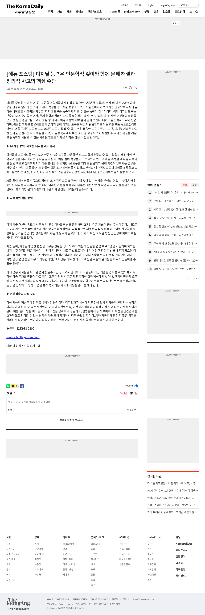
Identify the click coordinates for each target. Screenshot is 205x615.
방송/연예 (95, 543)
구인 (150, 543)
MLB (93, 564)
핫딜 (147, 11)
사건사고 (10, 548)
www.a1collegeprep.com (23, 337)
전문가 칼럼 (124, 548)
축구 (93, 584)
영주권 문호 (124, 564)
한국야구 (95, 559)
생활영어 (180, 556)
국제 (8, 574)
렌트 (150, 548)
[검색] (197, 12)
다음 (196, 278)
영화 (93, 548)
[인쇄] (130, 88)
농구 (93, 569)
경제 (69, 11)
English (151, 5)
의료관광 (180, 11)
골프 (93, 579)
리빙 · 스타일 (69, 564)
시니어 (66, 574)
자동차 (38, 574)
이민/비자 (11, 559)
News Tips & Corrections (143, 599)
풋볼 (93, 574)
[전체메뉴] (191, 12)
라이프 (80, 11)
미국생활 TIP (125, 559)
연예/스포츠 (94, 11)
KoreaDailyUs (184, 543)
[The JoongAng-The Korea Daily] (18, 604)
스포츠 (94, 554)
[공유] (136, 88)
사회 (60, 11)
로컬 (195, 185)
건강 (65, 548)
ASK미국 (115, 11)
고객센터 (125, 599)
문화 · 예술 (68, 569)
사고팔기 (152, 569)
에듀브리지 (182, 550)
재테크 (38, 559)
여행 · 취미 (68, 559)
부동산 (38, 564)
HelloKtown (132, 11)
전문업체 (152, 564)
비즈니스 (39, 569)
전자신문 (138, 5)
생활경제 (39, 548)
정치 (8, 569)
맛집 (150, 579)
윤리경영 (115, 599)
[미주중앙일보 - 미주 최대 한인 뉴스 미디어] (25, 9)
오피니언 (10, 579)
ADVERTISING (63, 599)
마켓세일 (152, 574)
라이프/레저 (68, 543)
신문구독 (124, 5)
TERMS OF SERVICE (99, 599)
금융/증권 (39, 554)
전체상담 (123, 543)
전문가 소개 (124, 554)
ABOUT (50, 599)
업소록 (167, 11)
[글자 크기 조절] (125, 88)
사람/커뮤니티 (13, 554)
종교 (65, 554)
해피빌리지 (182, 575)
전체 (50, 11)
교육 (156, 11)
